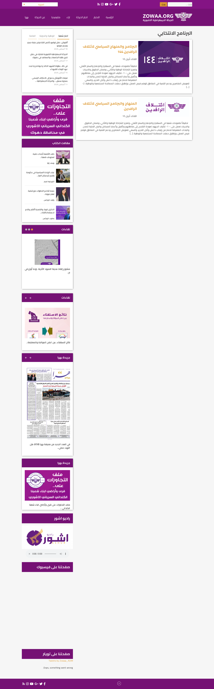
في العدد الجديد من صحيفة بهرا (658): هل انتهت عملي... (50, 446)
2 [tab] (29, 229)
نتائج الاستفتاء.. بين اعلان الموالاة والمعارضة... (48, 342)
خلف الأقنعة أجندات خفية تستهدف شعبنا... (43, 155)
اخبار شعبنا (63, 36)
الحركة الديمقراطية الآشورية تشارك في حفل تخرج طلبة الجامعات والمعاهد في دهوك (49, 55)
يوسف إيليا (50, 163)
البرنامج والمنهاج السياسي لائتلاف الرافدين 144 (110, 49)
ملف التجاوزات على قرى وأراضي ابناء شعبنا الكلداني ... (49, 506)
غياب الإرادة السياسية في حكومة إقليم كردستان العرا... (40, 173)
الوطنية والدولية (47, 36)
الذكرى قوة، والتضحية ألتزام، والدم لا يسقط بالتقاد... (39, 211)
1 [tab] (32, 229)
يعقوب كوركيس (48, 218)
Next (26, 297)
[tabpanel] (47, 258)
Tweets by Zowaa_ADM (60, 660)
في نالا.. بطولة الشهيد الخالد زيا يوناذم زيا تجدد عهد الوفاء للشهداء (48, 67)
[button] (40, 4)
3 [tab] (26, 229)
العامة (32, 36)
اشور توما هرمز (49, 181)
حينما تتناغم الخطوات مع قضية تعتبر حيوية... (41, 192)
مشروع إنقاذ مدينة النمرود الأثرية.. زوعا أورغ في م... (47, 271)
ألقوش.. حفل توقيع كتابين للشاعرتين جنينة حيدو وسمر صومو (47, 44)
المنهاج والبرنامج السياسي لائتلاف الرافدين (110, 106)
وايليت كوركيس (49, 200)
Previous (30, 297)
